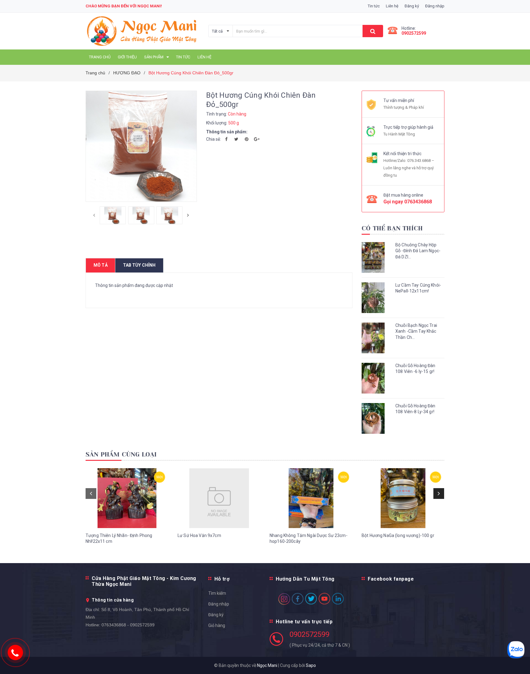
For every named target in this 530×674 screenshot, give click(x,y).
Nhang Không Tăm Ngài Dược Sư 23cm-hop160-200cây (309, 538)
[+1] (257, 139)
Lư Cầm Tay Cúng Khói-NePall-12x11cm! (418, 288)
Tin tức (374, 6)
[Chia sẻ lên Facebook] (226, 139)
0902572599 (413, 33)
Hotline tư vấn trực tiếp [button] (304, 622)
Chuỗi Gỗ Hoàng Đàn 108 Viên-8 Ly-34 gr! (415, 408)
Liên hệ (392, 6)
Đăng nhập (218, 604)
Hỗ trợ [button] (221, 579)
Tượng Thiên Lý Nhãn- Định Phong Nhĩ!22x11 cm (119, 538)
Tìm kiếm (217, 593)
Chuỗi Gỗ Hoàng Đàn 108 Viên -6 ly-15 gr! (415, 368)
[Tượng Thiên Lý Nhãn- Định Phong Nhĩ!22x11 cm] (127, 498)
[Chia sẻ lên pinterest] (247, 139)
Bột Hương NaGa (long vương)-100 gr (398, 535)
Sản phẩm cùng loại (121, 454)
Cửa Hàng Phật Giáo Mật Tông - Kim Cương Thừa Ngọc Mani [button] (144, 581)
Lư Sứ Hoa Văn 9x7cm (199, 535)
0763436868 (418, 202)
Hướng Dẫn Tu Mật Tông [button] (305, 579)
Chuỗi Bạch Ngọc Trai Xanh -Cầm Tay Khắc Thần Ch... (416, 331)
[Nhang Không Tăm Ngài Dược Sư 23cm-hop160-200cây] (311, 498)
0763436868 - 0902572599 (128, 624)
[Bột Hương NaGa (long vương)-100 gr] (403, 498)
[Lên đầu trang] (519, 662)
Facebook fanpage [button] (391, 579)
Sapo (311, 665)
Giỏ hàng (216, 625)
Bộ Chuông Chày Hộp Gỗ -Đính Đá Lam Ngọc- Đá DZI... (417, 250)
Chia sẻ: (213, 139)
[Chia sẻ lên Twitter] (236, 139)
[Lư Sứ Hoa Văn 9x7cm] (219, 498)
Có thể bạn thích (392, 228)
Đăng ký (216, 614)
